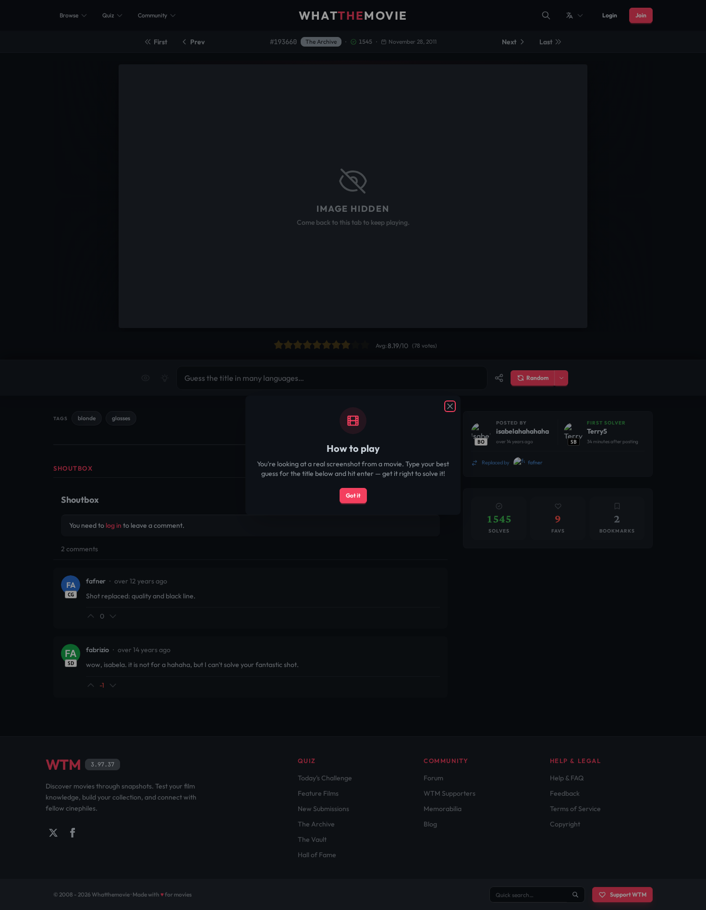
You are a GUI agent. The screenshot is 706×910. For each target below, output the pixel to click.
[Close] (450, 406)
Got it (353, 495)
